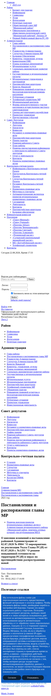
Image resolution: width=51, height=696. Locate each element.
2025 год (16, 5)
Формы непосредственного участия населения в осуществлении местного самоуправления (30, 107)
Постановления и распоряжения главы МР (27, 356)
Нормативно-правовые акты (26, 189)
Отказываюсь (33, 678)
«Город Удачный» (20, 222)
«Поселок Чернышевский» (25, 227)
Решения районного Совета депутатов (25, 435)
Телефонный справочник (24, 245)
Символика (18, 15)
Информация (18, 12)
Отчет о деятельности (22, 156)
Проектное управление (23, 115)
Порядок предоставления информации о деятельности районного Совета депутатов (31, 150)
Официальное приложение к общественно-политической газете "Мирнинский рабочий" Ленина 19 (29, 33)
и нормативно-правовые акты (31, 427)
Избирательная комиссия (19, 214)
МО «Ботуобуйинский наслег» (27, 243)
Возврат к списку (9, 583)
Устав (15, 17)
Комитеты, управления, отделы (27, 58)
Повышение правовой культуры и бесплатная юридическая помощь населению (28, 92)
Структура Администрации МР (27, 53)
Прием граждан (20, 140)
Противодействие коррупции (26, 84)
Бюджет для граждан (22, 10)
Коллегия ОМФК (15, 477)
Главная (10, 2)
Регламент (12, 427)
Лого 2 (4, 319)
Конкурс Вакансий (21, 87)
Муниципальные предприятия (21, 382)
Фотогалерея (18, 20)
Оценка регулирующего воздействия (30, 112)
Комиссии (17, 130)
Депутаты (17, 125)
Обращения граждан (17, 389)
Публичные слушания (23, 97)
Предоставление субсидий (25, 117)
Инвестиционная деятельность (22, 405)
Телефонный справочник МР (26, 99)
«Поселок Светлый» (22, 230)
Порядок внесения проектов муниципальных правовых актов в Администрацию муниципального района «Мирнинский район (27, 526)
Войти (4, 306)
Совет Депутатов (15, 120)
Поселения (12, 217)
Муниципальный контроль (25, 102)
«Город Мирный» (20, 220)
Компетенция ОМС (21, 61)
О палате (11, 462)
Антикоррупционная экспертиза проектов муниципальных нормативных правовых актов (28, 196)
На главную (7, 309)
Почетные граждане (22, 23)
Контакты (17, 158)
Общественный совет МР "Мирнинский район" (24, 26)
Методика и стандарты (23, 191)
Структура (12, 467)
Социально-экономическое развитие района (28, 372)
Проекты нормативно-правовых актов (25, 450)
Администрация (15, 40)
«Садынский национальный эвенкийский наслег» (26, 238)
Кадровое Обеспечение (23, 56)
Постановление (8, 568)
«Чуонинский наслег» (23, 235)
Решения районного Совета (25, 143)
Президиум (17, 127)
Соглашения (18, 202)
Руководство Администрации (26, 51)
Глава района (18, 43)
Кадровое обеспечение (23, 212)
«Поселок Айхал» (21, 225)
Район (10, 7)
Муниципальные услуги (24, 66)
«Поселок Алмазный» (23, 232)
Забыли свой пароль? (20, 300)
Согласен (12, 678)
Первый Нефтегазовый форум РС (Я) (30, 38)
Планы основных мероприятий (27, 64)
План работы (18, 145)
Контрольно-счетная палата (20, 166)
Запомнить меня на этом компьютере (31, 293)
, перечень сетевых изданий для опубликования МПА (26, 531)
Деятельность (19, 204)
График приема (14, 432)
